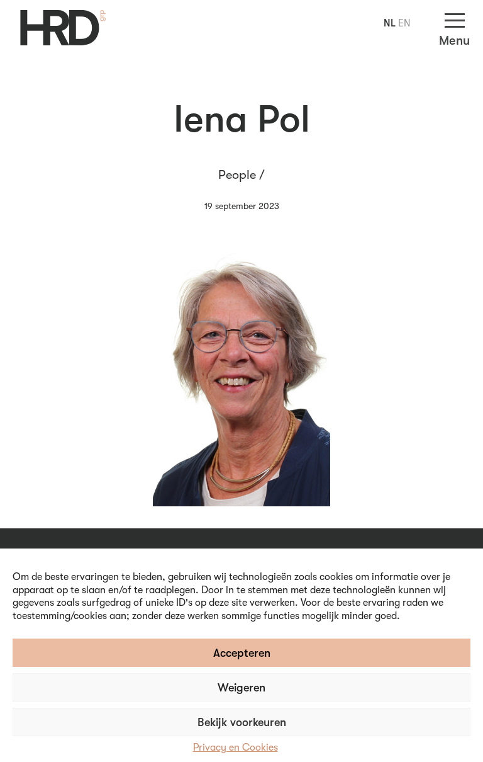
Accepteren (241, 653)
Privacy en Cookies (235, 747)
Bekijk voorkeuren (241, 722)
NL (390, 23)
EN (404, 23)
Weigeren (241, 687)
